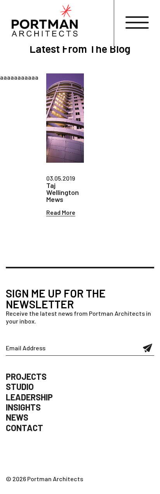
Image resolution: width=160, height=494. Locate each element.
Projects (26, 376)
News (17, 417)
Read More (60, 212)
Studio (20, 386)
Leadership (29, 397)
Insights (23, 407)
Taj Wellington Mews (62, 192)
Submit (148, 348)
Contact (24, 428)
